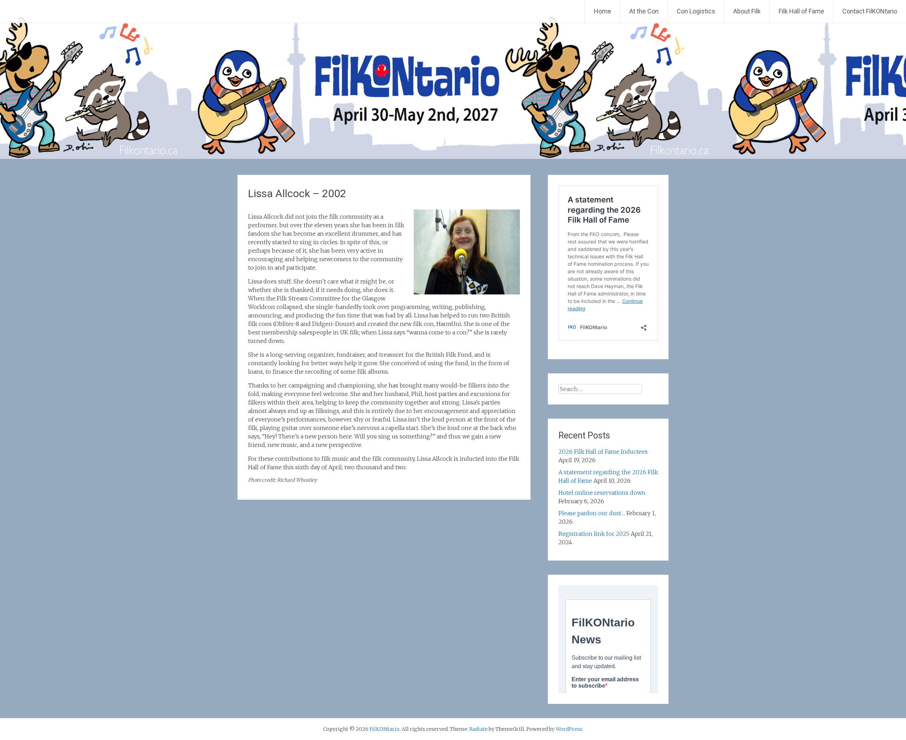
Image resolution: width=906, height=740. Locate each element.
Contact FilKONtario (869, 11)
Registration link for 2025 (593, 533)
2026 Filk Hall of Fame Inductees (603, 451)
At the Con (644, 11)
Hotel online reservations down (602, 492)
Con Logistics (696, 11)
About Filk (747, 11)
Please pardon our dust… (591, 513)
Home (602, 11)
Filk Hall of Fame (801, 11)
